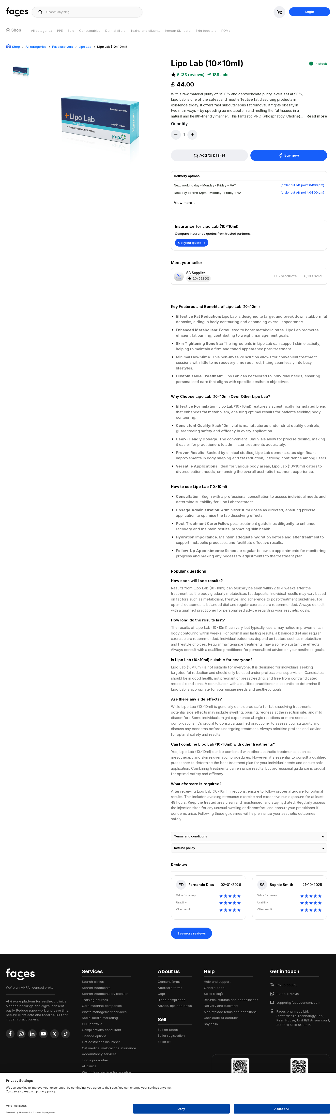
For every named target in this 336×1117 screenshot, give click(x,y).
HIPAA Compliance (171, 1000)
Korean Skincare (178, 31)
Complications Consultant (101, 1030)
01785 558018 (287, 985)
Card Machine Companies (102, 1006)
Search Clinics (93, 982)
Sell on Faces (168, 1030)
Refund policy (184, 848)
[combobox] (93, 12)
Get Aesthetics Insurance (101, 1042)
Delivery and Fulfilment (221, 1006)
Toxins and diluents (145, 31)
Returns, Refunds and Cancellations (231, 1000)
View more (183, 202)
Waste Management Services (104, 1012)
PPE (60, 31)
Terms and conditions (190, 836)
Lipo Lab (85, 47)
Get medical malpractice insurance (109, 1048)
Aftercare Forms (170, 988)
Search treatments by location (105, 994)
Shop (16, 47)
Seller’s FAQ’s (213, 994)
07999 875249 (287, 994)
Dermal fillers (115, 31)
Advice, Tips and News (175, 1006)
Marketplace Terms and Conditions (230, 1012)
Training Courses (95, 1000)
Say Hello (211, 1024)
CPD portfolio (92, 1024)
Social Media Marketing (100, 1018)
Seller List (164, 1042)
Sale (71, 31)
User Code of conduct (221, 1018)
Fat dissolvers (62, 47)
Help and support (217, 982)
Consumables (89, 31)
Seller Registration (171, 1035)
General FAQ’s (214, 988)
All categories (41, 31)
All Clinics (89, 1066)
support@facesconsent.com (298, 1002)
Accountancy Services (99, 1054)
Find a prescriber (95, 1060)
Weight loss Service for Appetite (106, 1072)
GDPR (161, 994)
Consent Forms (169, 982)
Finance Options (94, 1036)
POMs (225, 31)
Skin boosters (206, 31)
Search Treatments (96, 988)
